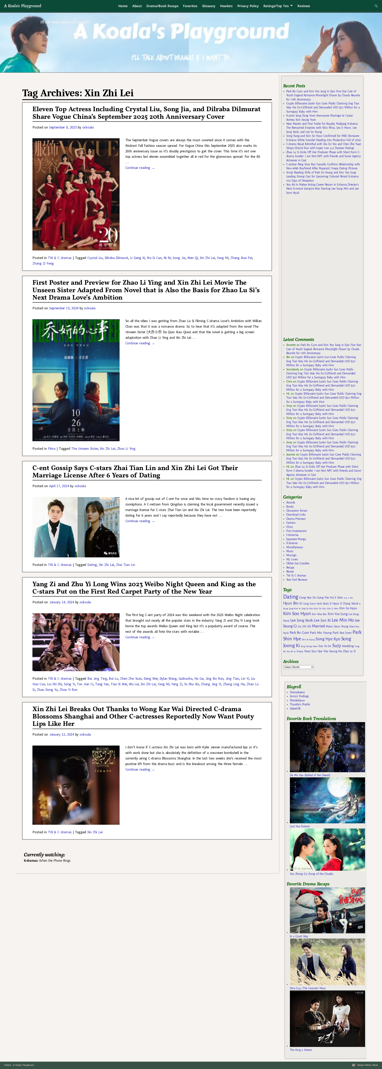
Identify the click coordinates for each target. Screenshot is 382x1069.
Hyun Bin (290, 603)
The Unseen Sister (84, 448)
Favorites (190, 6)
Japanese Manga (296, 539)
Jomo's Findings (299, 696)
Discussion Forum (296, 510)
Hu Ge (199, 678)
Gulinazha (185, 678)
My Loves (292, 559)
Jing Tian (232, 678)
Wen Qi (192, 257)
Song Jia (179, 257)
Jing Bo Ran (214, 678)
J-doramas (292, 534)
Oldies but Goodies (297, 563)
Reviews (303, 6)
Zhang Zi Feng (43, 263)
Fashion (290, 522)
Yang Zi (176, 684)
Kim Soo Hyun (297, 613)
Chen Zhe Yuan (131, 678)
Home (123, 6)
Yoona (299, 651)
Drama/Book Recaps (162, 6)
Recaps (290, 567)
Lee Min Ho (343, 620)
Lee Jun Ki (322, 620)
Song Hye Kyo (328, 639)
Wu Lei (134, 684)
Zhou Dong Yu (47, 689)
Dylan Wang (168, 678)
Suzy (336, 645)
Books (289, 506)
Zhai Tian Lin (125, 564)
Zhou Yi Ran (68, 689)
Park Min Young (320, 633)
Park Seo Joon (342, 633)
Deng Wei (151, 678)
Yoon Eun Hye (313, 651)
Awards (290, 502)
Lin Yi (245, 678)
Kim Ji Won (332, 608)
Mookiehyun (297, 700)
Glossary (208, 6)
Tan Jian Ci (85, 684)
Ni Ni (167, 257)
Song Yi (69, 684)
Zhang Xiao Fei (241, 257)
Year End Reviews (296, 579)
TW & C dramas (60, 257)
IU (300, 603)
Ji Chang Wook (349, 603)
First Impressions (296, 531)
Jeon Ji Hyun (331, 603)
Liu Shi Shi (54, 684)
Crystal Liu (95, 257)
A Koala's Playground (22, 6)
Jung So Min (307, 608)
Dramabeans (297, 692)
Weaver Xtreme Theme (367, 1065)
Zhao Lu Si (349, 651)
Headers (226, 6)
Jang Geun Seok (312, 603)
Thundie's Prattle (300, 704)
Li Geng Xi (137, 257)
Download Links (296, 514)
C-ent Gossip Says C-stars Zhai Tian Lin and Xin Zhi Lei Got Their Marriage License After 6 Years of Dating (135, 472)
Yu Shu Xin (191, 684)
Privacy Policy (248, 6)
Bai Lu (113, 678)
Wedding (348, 646)
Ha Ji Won (336, 597)
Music (289, 551)
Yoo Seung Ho (333, 651)
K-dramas (291, 543)
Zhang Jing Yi (211, 684)
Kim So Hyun (348, 608)
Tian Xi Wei (119, 684)
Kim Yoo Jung (337, 614)
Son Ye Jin (325, 646)
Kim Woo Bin (319, 614)
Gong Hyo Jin (307, 597)
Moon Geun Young (337, 626)
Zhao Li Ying (126, 448)
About (137, 6)
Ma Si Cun (154, 257)
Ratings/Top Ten (276, 6)
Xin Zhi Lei (207, 257)
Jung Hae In (294, 608)
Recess (290, 571)
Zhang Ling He (234, 684)
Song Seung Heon (309, 646)
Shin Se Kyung (308, 640)
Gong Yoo (323, 597)
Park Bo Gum (299, 633)
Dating (92, 564)
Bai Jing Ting (97, 678)
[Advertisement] (313, 267)
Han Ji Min (348, 598)
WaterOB (295, 708)
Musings (291, 555)
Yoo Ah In (290, 651)
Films (52, 448)
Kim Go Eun (320, 608)
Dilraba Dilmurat (116, 257)
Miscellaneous (294, 547)
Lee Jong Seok (301, 620)
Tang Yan (102, 684)
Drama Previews (296, 518)
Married (318, 626)
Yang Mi (222, 257)
